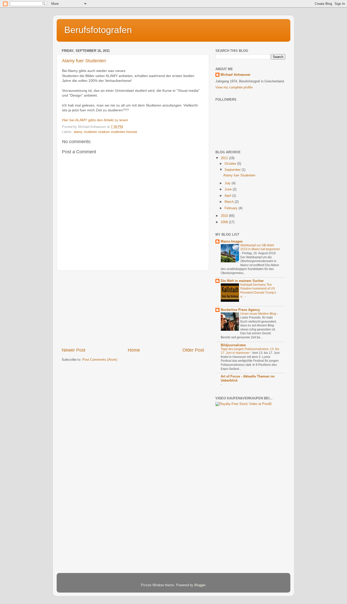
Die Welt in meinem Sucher (242, 281)
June (229, 189)
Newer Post (73, 350)
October (231, 163)
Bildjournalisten (233, 345)
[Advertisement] (133, 309)
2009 (225, 222)
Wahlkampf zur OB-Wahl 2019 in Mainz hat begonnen (260, 247)
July (228, 183)
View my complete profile (234, 87)
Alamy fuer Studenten (84, 60)
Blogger (199, 585)
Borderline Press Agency (240, 310)
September (233, 170)
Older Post (193, 350)
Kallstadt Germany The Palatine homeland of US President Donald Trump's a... (258, 290)
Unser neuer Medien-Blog (258, 313)
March (230, 202)
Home (134, 350)
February (232, 208)
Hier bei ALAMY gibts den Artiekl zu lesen (95, 120)
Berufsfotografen (98, 30)
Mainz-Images (232, 241)
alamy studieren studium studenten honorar (105, 132)
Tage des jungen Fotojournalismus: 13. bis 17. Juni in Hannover (250, 351)
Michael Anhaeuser (235, 75)
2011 (225, 158)
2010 (225, 216)
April (228, 196)
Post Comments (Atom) (99, 359)
